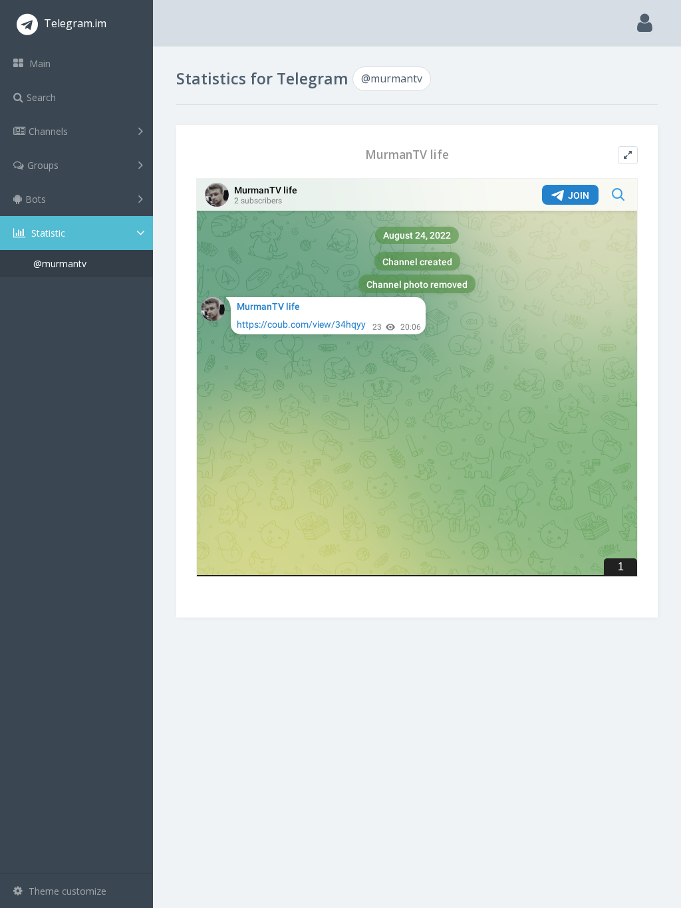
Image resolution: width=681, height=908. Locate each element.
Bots (35, 199)
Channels (48, 131)
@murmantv (59, 263)
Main (39, 63)
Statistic (47, 233)
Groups (43, 165)
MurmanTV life (407, 154)
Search (41, 97)
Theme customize (66, 891)
